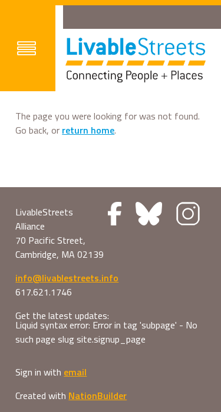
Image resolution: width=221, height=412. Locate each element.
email (75, 372)
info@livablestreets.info (66, 278)
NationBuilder (97, 395)
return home (88, 130)
